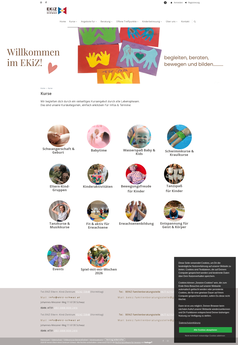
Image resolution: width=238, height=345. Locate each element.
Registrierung (194, 2)
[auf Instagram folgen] (41, 2)
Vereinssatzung (96, 340)
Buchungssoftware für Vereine (128, 342)
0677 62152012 (169, 291)
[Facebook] (163, 340)
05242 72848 (83, 291)
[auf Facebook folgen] (46, 2)
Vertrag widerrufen (115, 340)
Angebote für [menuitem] (88, 21)
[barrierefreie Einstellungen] (165, 2)
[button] (195, 22)
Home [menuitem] (63, 21)
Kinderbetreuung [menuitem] (151, 21)
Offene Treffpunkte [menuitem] (126, 21)
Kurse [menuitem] (72, 21)
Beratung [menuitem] (105, 21)
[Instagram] (168, 340)
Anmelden (178, 2)
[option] (119, 55)
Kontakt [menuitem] (185, 21)
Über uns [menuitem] (170, 21)
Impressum (45, 340)
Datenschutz (57, 340)
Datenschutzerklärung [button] (189, 323)
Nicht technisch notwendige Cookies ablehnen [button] (205, 336)
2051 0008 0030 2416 (66, 307)
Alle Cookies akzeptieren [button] (205, 330)
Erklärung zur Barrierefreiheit (76, 340)
